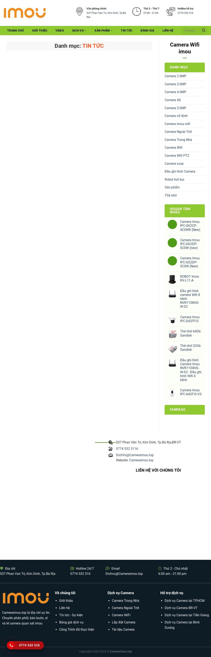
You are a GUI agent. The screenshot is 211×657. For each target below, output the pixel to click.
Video (59, 30)
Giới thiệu (39, 30)
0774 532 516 (185, 12)
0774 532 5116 (127, 449)
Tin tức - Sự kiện (71, 615)
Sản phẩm (102, 30)
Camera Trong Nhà (178, 140)
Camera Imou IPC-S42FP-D (190, 319)
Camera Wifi (173, 148)
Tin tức (126, 30)
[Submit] (203, 30)
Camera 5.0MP (175, 108)
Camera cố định (176, 116)
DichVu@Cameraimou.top (135, 455)
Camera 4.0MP (175, 92)
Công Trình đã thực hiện (76, 629)
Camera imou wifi (177, 124)
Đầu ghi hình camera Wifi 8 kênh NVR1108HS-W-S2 (190, 299)
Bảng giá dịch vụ (71, 622)
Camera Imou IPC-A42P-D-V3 (191, 392)
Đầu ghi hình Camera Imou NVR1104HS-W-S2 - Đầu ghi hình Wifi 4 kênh (191, 370)
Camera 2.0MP (175, 76)
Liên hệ (168, 30)
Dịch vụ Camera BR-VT (181, 608)
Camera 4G (173, 100)
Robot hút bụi (174, 179)
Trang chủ (15, 30)
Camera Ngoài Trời (178, 132)
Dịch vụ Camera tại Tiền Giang (187, 615)
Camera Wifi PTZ (177, 156)
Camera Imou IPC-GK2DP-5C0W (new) (190, 244)
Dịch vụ (78, 30)
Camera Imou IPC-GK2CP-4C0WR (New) (190, 225)
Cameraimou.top (141, 460)
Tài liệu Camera (123, 629)
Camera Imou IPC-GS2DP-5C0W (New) (190, 262)
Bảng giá (147, 30)
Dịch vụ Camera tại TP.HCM (185, 601)
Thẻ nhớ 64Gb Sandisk (190, 333)
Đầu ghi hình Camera (180, 171)
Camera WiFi (121, 615)
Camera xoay (174, 164)
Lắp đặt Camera (123, 622)
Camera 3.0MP (175, 84)
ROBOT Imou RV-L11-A (189, 278)
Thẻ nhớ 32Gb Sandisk (190, 348)
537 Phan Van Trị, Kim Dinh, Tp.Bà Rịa (27, 574)
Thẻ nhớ (171, 195)
